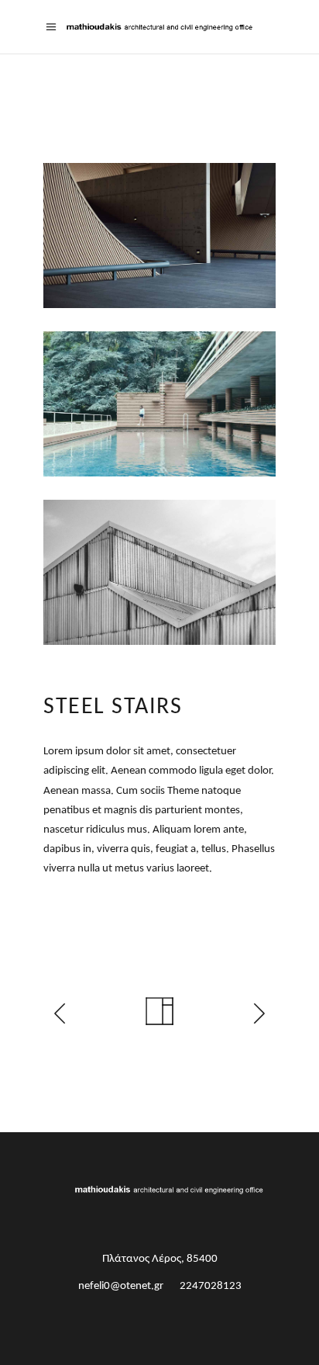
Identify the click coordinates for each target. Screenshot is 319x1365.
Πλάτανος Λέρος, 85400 (160, 1259)
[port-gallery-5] (159, 403)
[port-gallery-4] (159, 235)
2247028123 (211, 1286)
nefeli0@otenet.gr (120, 1286)
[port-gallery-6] (159, 572)
